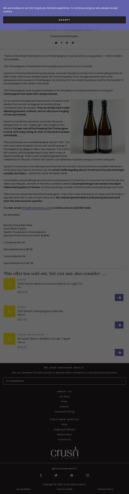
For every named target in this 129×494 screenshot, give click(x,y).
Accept (64, 19)
